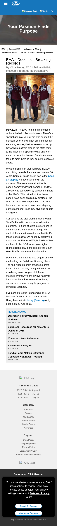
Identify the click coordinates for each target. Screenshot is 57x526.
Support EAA (14, 49)
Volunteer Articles (9, 53)
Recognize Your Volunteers (23, 338)
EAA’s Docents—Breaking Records (37, 53)
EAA (3, 49)
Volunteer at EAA (31, 49)
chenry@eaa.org (35, 300)
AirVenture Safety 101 (20, 345)
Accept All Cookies (28, 506)
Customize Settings (28, 513)
